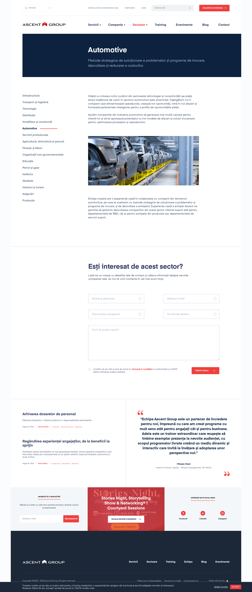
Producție (28, 200)
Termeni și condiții (172, 581)
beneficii (76, 463)
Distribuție (28, 115)
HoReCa (27, 174)
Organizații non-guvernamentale (43, 154)
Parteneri (130, 8)
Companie (115, 24)
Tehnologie (29, 109)
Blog (205, 24)
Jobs (143, 8)
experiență (56, 463)
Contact (224, 24)
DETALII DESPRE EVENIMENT (123, 519)
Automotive (29, 128)
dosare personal (67, 427)
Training (160, 24)
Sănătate (27, 181)
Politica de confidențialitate (149, 581)
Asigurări (28, 194)
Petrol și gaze (30, 168)
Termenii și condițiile (142, 369)
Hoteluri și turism (33, 187)
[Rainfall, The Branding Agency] (227, 581)
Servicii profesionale (35, 135)
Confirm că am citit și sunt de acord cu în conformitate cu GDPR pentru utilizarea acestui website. (135, 370)
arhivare (57, 427)
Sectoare (139, 24)
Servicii (93, 24)
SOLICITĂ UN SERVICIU (213, 8)
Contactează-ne (191, 581)
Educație (27, 161)
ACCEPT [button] (235, 587)
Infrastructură (31, 96)
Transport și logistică (35, 102)
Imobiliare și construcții (37, 122)
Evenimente (184, 24)
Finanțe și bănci (32, 148)
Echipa (188, 562)
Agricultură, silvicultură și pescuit (43, 141)
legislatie (79, 427)
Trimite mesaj (202, 371)
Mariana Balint (43, 427)
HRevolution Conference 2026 (103, 8)
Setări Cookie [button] (221, 587)
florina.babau (43, 463)
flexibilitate (66, 463)
